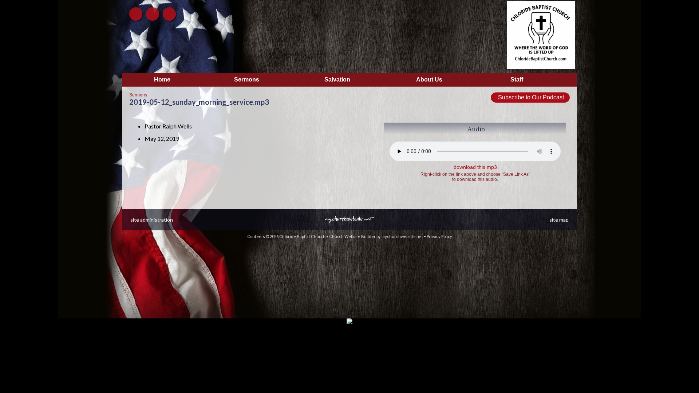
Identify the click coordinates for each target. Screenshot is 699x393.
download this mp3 (475, 167)
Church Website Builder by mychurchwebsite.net (376, 236)
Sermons (138, 95)
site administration (151, 220)
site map (559, 220)
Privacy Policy (439, 236)
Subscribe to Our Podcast (530, 97)
